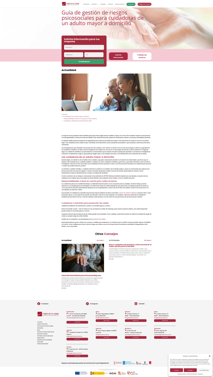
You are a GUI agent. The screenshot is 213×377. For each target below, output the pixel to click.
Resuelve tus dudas (42, 334)
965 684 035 (136, 320)
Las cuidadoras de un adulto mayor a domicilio (76, 116)
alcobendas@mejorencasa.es (75, 318)
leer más (64, 288)
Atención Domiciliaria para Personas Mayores (81, 275)
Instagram (94, 304)
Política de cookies (182, 374)
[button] (210, 356)
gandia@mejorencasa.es (74, 353)
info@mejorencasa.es (102, 318)
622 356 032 (77, 356)
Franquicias (40, 328)
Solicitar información (118, 56)
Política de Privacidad (42, 343)
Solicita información (42, 324)
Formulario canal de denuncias (45, 336)
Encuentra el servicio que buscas (45, 332)
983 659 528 (165, 337)
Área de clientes (119, 4)
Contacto (110, 4)
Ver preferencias (204, 370)
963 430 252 (106, 337)
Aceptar (176, 370)
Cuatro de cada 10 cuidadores (128, 193)
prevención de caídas (98, 219)
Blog (38, 330)
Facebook (44, 304)
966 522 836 (106, 320)
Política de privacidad (192, 374)
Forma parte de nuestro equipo (45, 326)
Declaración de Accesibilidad (44, 340)
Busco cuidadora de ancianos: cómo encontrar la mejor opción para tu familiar (130, 245)
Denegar (190, 370)
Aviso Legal (40, 341)
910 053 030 (77, 322)
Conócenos (86, 4)
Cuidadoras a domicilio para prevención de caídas (78, 121)
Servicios (94, 4)
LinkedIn (142, 304)
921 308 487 (77, 339)
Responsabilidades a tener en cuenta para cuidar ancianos (80, 118)
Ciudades (103, 4)
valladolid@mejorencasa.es (162, 334)
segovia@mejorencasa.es (74, 336)
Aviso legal (200, 374)
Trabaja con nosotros (144, 4)
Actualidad (69, 70)
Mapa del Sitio (40, 338)
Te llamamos (131, 4)
